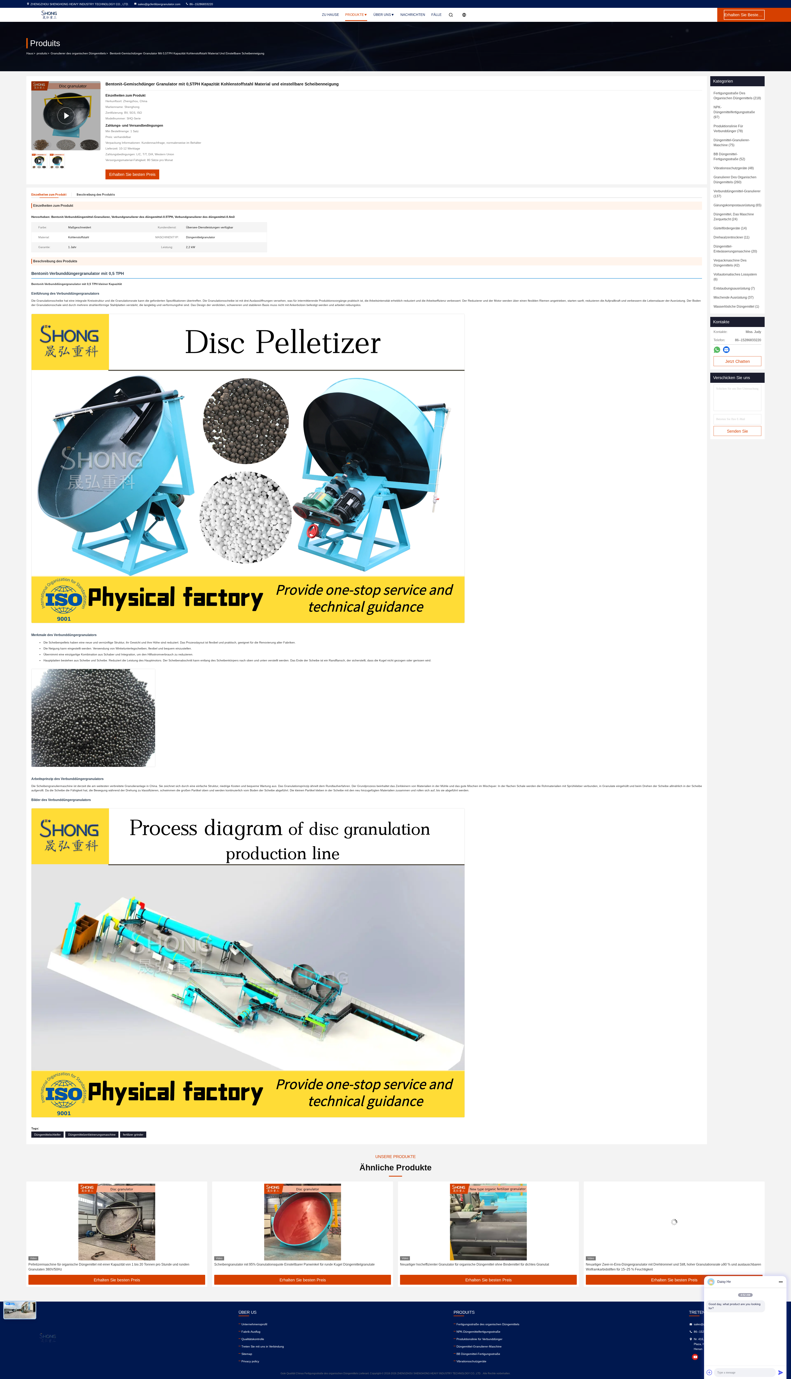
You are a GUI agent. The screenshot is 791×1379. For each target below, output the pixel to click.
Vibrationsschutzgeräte (471, 1361)
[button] (33, 1229)
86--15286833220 (201, 4)
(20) (735, 249)
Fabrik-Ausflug (250, 1331)
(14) (730, 228)
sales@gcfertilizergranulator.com (159, 4)
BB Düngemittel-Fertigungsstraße (478, 1354)
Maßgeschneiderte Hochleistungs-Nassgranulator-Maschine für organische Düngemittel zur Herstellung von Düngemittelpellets (478, 1267)
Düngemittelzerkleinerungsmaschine (92, 1134)
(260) (735, 179)
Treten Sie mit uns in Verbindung (262, 1346)
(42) (730, 263)
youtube (695, 1357)
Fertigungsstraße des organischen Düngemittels (487, 1324)
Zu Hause (330, 14)
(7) (734, 288)
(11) (731, 237)
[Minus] (780, 1281)
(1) (736, 306)
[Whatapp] (717, 350)
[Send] (780, 1372)
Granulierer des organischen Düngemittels (78, 53)
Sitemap (246, 1354)
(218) (737, 95)
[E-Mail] (726, 349)
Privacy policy (250, 1361)
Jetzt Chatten (737, 361)
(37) (734, 297)
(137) (737, 193)
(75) (732, 142)
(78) (728, 128)
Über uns (382, 14)
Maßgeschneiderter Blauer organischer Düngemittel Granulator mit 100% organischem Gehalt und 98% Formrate (668, 1264)
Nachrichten (412, 14)
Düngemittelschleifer (47, 1134)
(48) (734, 168)
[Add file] (709, 1372)
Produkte (354, 14)
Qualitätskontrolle (252, 1339)
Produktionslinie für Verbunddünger (479, 1339)
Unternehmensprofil (254, 1324)
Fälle (436, 14)
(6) (735, 277)
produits (42, 53)
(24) (734, 217)
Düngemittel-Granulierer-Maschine (479, 1346)
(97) (734, 112)
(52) (729, 156)
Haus (29, 53)
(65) (737, 205)
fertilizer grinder (133, 1134)
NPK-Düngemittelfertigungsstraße (478, 1331)
